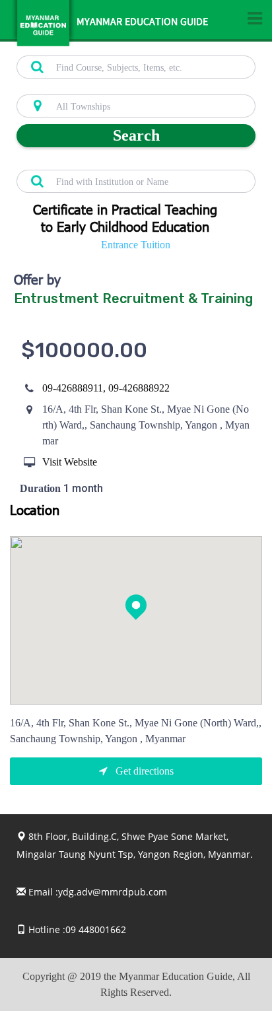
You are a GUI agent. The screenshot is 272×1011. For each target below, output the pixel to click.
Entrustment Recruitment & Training (133, 298)
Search (136, 135)
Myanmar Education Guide (142, 23)
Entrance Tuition (135, 244)
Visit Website (69, 462)
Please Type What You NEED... (74, 48)
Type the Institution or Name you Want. (89, 162)
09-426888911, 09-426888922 (106, 388)
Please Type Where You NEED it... (80, 87)
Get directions (143, 771)
